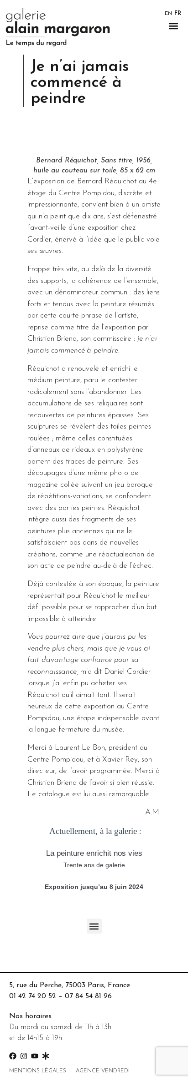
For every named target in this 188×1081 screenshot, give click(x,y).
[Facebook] (12, 1056)
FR (177, 13)
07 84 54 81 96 (88, 996)
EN (168, 13)
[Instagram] (23, 1056)
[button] (173, 25)
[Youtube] (34, 1056)
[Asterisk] (45, 1056)
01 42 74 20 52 (32, 996)
